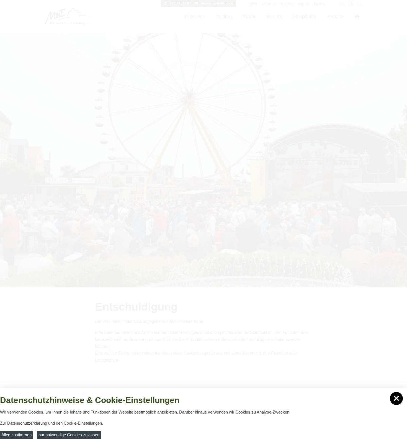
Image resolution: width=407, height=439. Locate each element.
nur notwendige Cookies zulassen (68, 434)
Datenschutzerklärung (27, 423)
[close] (396, 398)
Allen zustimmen (16, 434)
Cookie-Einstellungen (83, 423)
